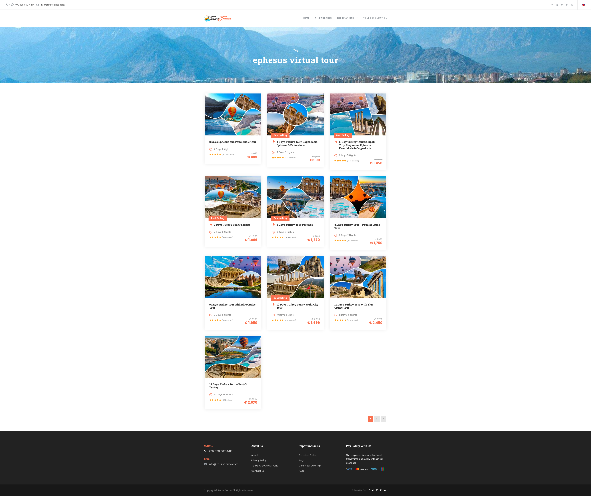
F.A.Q (301, 470)
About (254, 455)
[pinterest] (562, 4)
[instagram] (572, 4)
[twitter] (567, 4)
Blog (301, 460)
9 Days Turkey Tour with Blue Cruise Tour (232, 306)
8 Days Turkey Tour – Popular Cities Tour (357, 226)
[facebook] (552, 4)
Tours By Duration (375, 18)
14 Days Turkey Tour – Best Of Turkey (228, 386)
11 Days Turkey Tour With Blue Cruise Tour (353, 306)
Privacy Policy (258, 460)
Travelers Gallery (308, 455)
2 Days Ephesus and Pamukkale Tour (232, 142)
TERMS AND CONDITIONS (264, 465)
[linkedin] (557, 4)
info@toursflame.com (53, 4)
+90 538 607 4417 (24, 4)
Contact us (257, 470)
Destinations (345, 18)
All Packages (323, 18)
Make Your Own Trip (310, 465)
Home (305, 18)
